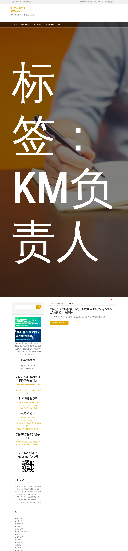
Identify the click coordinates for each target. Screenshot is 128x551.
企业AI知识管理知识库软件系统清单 (28, 442)
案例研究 (19, 540)
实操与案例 (20, 529)
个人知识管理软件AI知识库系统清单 (28, 445)
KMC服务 (19, 518)
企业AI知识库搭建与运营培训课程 (28, 402)
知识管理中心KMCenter (18, 10)
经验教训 (19, 545)
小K (52, 303)
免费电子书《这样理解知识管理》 (28, 429)
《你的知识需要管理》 (27, 420)
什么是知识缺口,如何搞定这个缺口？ (27, 489)
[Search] (114, 25)
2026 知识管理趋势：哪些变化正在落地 (28, 502)
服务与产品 (20, 537)
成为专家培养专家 (22, 532)
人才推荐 (19, 526)
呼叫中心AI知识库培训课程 (28, 405)
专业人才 (19, 521)
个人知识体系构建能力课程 (28, 408)
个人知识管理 (20, 524)
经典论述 (19, 542)
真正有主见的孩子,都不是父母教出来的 (28, 486)
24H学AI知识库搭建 (86, 2)
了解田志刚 (110, 2)
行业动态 (19, 548)
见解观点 (71, 303)
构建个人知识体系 (99, 2)
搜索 (38, 307)
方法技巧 (19, 534)
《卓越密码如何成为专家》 (28, 417)
